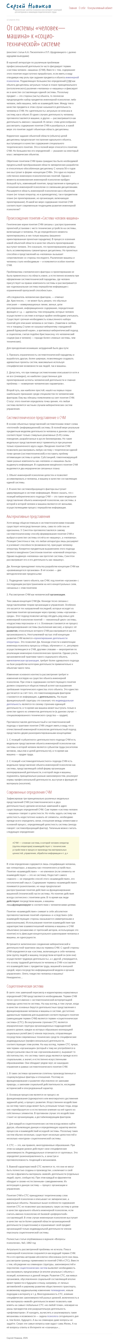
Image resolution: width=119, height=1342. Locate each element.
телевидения (58, 1290)
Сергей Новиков (40, 8)
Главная (73, 8)
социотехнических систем (33, 1268)
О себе (82, 8)
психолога (52, 1316)
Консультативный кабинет (100, 8)
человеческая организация (24, 660)
